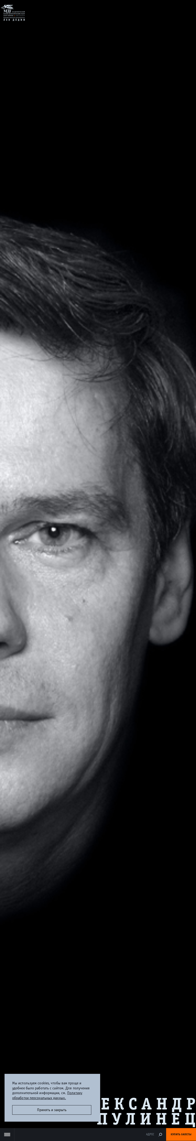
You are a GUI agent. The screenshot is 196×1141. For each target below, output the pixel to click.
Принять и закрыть (51, 1110)
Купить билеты (181, 1134)
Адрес (150, 1134)
